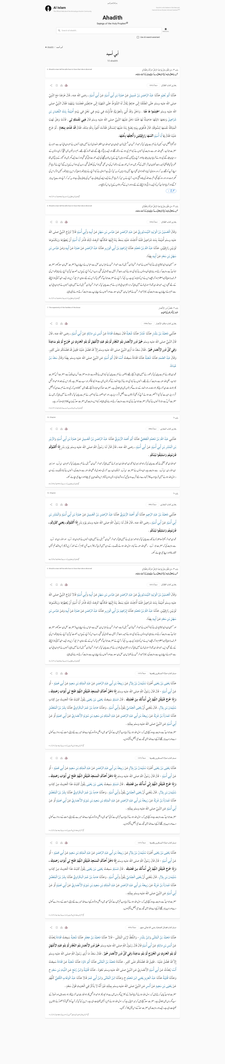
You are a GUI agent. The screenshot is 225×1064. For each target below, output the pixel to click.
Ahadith (50, 47)
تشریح (172, 191)
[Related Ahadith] (62, 85)
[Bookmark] (56, 85)
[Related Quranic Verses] (66, 85)
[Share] (51, 85)
